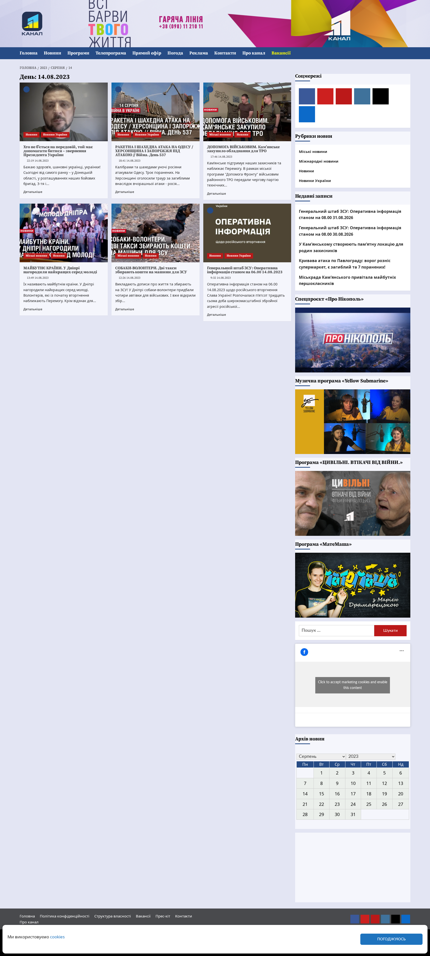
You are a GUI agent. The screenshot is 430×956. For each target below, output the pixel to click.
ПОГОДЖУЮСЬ (391, 939)
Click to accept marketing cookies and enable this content (352, 685)
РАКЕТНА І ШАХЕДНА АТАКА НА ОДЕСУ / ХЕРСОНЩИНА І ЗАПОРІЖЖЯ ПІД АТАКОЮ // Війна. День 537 (154, 150)
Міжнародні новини (318, 161)
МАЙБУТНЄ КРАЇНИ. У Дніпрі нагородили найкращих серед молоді (60, 270)
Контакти (225, 53)
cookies (57, 937)
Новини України (55, 135)
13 (400, 783)
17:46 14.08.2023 (221, 157)
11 (368, 783)
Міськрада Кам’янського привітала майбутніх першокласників (347, 280)
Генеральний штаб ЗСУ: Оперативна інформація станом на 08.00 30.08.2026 (350, 231)
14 (305, 794)
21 (305, 804)
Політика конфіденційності (64, 915)
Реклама (198, 53)
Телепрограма (111, 53)
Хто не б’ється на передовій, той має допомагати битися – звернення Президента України (58, 150)
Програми (78, 53)
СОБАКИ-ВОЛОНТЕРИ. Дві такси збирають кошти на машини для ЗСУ (151, 270)
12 (384, 783)
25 (368, 804)
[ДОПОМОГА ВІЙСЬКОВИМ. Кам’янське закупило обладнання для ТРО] (247, 112)
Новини (52, 53)
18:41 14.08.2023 (129, 161)
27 (400, 804)
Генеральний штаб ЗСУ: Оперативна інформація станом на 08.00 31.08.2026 (350, 215)
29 (321, 814)
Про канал (253, 53)
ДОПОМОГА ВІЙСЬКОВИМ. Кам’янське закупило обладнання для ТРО (243, 148)
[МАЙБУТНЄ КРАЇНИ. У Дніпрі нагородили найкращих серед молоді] (64, 233)
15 (321, 794)
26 (384, 804)
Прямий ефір (146, 53)
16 (337, 794)
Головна (29, 53)
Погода (175, 53)
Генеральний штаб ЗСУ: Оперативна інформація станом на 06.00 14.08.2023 (244, 270)
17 (353, 794)
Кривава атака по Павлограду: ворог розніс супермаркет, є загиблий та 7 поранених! (344, 264)
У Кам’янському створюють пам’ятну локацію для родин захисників (351, 247)
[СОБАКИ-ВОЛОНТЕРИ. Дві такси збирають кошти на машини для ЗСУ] (155, 233)
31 (353, 814)
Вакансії (281, 53)
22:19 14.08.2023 (38, 161)
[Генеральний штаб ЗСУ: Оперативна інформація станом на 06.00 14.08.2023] (247, 233)
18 (368, 794)
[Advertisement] (353, 867)
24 (353, 804)
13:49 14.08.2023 (38, 278)
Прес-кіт (163, 915)
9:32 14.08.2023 (221, 278)
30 (337, 814)
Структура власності (112, 915)
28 (305, 814)
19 (384, 794)
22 (321, 804)
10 (353, 783)
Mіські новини (220, 135)
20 (400, 794)
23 (337, 804)
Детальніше (32, 192)
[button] (407, 53)
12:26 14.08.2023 (129, 278)
